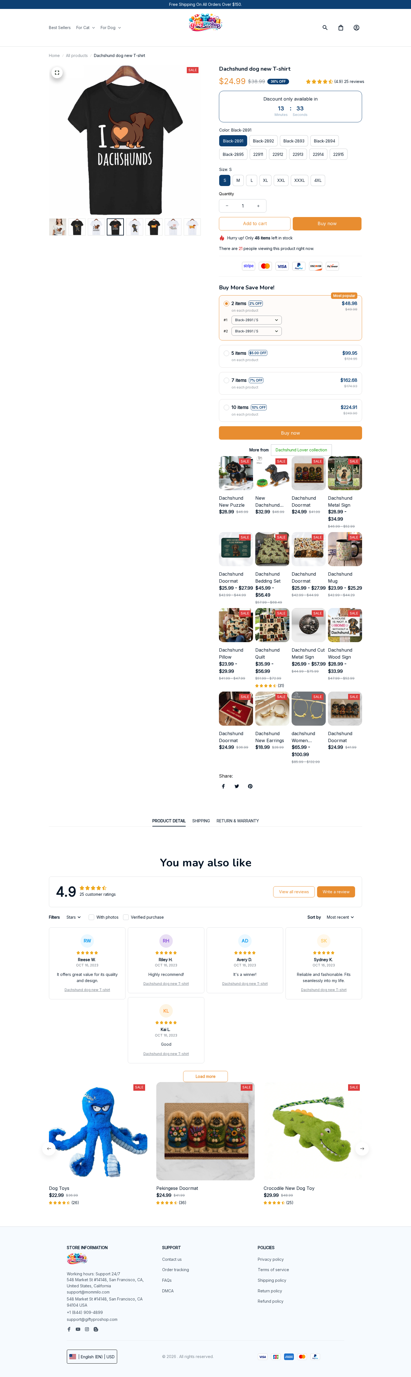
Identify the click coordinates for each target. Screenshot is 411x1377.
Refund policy (271, 1301)
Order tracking (175, 1269)
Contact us (172, 1259)
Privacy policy (271, 1259)
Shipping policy (272, 1280)
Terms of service (273, 1269)
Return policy (270, 1290)
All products (77, 55)
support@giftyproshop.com (92, 1319)
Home (54, 55)
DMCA (168, 1290)
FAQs (167, 1280)
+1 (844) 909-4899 (85, 1312)
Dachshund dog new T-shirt (87, 990)
